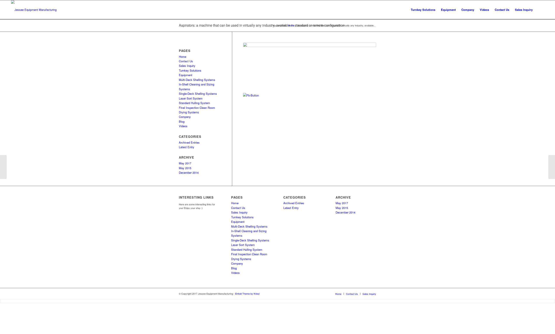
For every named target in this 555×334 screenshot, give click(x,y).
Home (182, 57)
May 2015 (185, 168)
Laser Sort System (190, 98)
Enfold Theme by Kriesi (247, 293)
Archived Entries (189, 142)
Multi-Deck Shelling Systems (197, 80)
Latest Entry (186, 147)
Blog (181, 121)
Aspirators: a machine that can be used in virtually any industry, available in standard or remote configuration (261, 25)
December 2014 (189, 172)
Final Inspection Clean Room (197, 108)
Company (185, 117)
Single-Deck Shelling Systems (198, 94)
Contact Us (186, 61)
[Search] (539, 9)
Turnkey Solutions (190, 70)
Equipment (185, 75)
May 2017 (185, 163)
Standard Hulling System (194, 103)
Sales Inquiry (187, 66)
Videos (183, 126)
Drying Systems (189, 112)
